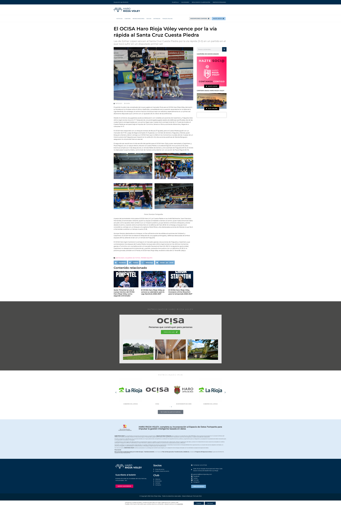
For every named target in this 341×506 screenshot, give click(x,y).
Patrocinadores (138, 18)
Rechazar (210, 503)
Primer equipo (146, 258)
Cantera (128, 18)
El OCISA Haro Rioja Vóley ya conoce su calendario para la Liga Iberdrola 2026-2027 (152, 292)
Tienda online (167, 18)
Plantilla (175, 2)
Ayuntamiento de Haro (184, 404)
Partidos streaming (219, 2)
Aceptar (198, 503)
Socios (149, 18)
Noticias (119, 18)
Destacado (119, 258)
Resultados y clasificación (201, 2)
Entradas (156, 18)
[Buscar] (224, 49)
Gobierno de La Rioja (130, 404)
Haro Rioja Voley (156, 496)
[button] (120, 263)
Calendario (185, 2)
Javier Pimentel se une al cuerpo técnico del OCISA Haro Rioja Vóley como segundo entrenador (124, 293)
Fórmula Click (197, 496)
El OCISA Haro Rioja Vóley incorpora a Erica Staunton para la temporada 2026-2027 (180, 292)
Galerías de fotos (132, 258)
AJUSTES (180, 504)
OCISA (157, 404)
